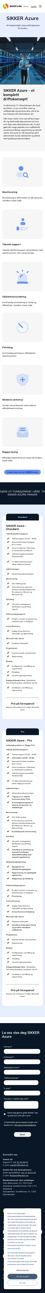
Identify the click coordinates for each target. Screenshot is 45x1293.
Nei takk (22, 1283)
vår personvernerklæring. (25, 1125)
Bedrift (33, 6)
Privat (26, 6)
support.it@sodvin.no (19, 1165)
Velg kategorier (22, 1270)
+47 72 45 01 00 (28, 1172)
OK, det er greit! (22, 1276)
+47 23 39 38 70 (20, 1162)
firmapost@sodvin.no (19, 1175)
